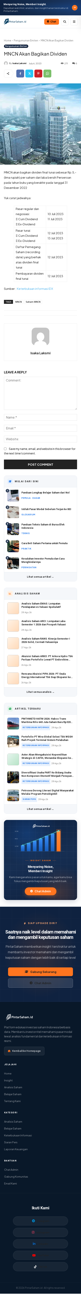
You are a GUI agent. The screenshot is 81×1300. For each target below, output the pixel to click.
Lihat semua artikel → (40, 576)
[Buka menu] (74, 21)
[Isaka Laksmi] (6, 63)
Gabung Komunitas (16, 1176)
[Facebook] (20, 73)
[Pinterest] (38, 73)
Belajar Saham (12, 1094)
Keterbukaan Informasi (18, 1135)
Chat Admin (43, 891)
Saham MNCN (33, 301)
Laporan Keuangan (16, 1149)
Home (7, 40)
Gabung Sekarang (43, 972)
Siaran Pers (10, 1142)
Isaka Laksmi (19, 63)
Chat (53, 21)
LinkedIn (42, 1243)
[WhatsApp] (47, 73)
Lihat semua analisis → (41, 691)
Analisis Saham (13, 1087)
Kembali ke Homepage (26, 1050)
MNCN (18, 301)
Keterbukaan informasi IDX (34, 288)
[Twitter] (29, 73)
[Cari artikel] (64, 21)
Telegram (43, 1221)
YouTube (43, 1255)
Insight (8, 1080)
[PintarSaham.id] (40, 826)
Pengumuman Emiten (26, 40)
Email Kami (10, 1183)
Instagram (42, 1232)
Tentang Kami (12, 1101)
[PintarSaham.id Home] (22, 22)
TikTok (42, 1266)
